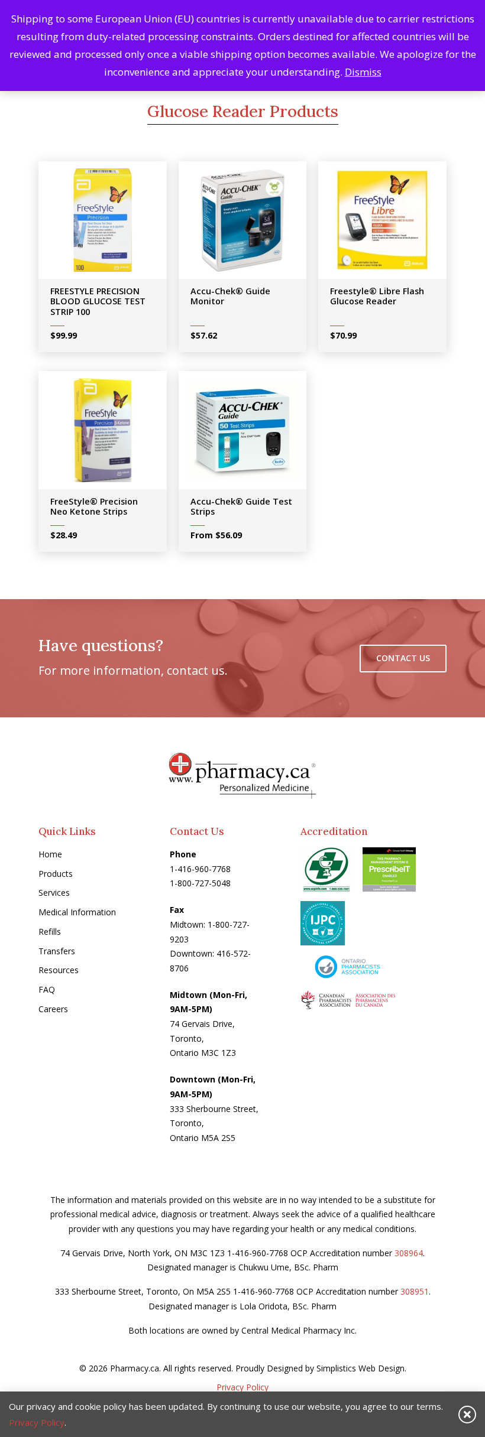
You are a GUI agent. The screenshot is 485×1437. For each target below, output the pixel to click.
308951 (414, 1291)
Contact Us (403, 658)
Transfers (56, 951)
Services (54, 892)
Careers (53, 1009)
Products (55, 873)
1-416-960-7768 (200, 868)
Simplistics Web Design (360, 1368)
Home (50, 854)
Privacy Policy (242, 1387)
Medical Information (77, 912)
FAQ (46, 989)
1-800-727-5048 (200, 883)
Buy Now (110, 223)
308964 (409, 1253)
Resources (58, 970)
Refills (49, 931)
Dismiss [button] (363, 72)
